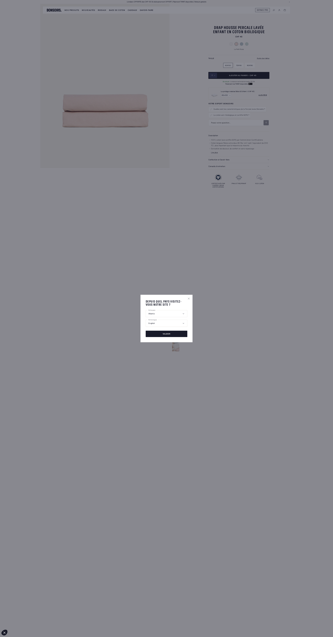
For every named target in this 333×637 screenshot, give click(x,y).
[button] (4, 632)
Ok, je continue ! (19, 624)
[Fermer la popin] (189, 298)
